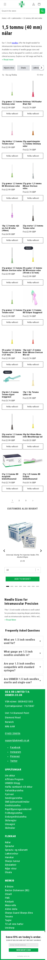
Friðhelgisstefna (13, 812)
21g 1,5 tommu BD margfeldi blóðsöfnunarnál (10, 476)
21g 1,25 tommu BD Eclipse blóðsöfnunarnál (31, 476)
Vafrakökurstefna (14, 790)
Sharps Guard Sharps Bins (19, 912)
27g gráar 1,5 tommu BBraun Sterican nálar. (32, 185)
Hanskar (9, 857)
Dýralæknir (10, 864)
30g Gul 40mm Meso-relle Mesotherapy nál (32, 435)
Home (4, 18)
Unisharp (10, 927)
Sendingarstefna (13, 797)
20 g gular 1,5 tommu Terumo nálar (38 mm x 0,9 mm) (11, 352)
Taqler (8, 920)
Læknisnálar (17, 18)
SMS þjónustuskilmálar (17, 801)
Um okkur (10, 775)
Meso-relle (10, 905)
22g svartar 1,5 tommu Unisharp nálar (12, 435)
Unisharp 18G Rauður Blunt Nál (32, 103)
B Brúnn (9, 886)
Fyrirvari (9, 794)
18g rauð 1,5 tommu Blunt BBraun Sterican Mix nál (33, 352)
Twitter (13, 760)
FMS (7, 897)
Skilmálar (10, 827)
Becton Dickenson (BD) (17, 890)
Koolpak (9, 901)
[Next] (40, 550)
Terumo (9, 916)
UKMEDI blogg (12, 783)
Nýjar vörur (11, 868)
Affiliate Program (14, 779)
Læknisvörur (11, 853)
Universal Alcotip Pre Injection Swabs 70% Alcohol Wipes (22, 556)
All (9, 18)
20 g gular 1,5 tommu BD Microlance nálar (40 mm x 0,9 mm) (32, 270)
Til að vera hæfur (14, 923)
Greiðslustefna (13, 805)
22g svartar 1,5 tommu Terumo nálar (33, 227)
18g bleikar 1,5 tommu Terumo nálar (12, 142)
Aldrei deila (11, 909)
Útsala (23, 68)
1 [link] (12, 500)
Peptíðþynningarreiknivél (18, 809)
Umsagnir (10, 824)
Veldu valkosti (12, 114)
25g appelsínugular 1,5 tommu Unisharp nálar (32, 143)
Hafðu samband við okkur (18, 786)
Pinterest (15, 756)
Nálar (8, 842)
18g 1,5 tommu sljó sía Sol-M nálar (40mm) (10, 228)
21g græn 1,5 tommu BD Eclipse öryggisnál (32, 311)
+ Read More (10, 620)
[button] (5, 4)
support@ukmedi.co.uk (17, 740)
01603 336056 (12, 733)
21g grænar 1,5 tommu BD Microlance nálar (12, 184)
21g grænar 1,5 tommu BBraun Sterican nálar (12, 269)
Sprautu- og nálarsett (16, 849)
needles (15, 43)
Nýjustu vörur (9, 68)
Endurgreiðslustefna (15, 816)
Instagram (15, 751)
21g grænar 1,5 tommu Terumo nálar (12, 311)
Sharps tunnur (12, 861)
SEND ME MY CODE (23, 950)
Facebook (15, 747)
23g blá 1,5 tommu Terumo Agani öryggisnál (10, 394)
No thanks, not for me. (23, 956)
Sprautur (9, 846)
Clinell (8, 894)
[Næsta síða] (32, 500)
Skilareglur (11, 820)
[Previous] (4, 550)
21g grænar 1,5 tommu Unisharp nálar (12, 103)
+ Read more (7, 60)
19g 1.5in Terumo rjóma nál (31, 393)
